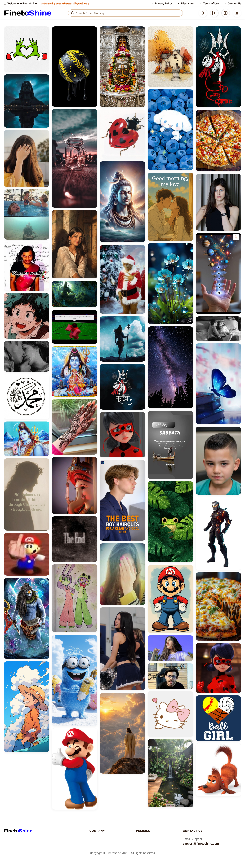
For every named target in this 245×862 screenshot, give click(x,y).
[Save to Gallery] (45, 37)
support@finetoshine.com (201, 843)
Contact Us (234, 3)
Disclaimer (187, 3)
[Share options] (45, 30)
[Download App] (203, 13)
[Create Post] (225, 13)
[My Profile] (237, 13)
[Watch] (214, 13)
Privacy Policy (164, 3)
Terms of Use (211, 3)
